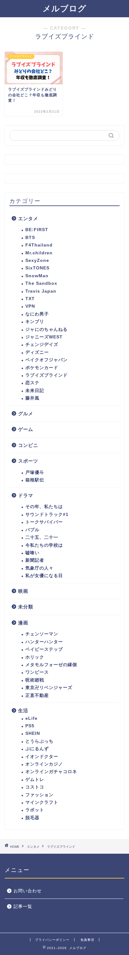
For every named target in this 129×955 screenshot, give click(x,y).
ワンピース (37, 672)
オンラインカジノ (44, 764)
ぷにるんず (37, 748)
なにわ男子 (37, 314)
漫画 (23, 622)
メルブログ (64, 8)
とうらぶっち (39, 741)
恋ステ (32, 382)
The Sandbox (41, 283)
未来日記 (34, 390)
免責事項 (87, 940)
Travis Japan (40, 291)
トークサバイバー (44, 522)
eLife (31, 718)
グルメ (25, 413)
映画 (23, 591)
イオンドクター (41, 756)
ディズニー (37, 352)
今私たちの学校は (44, 545)
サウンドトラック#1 (47, 514)
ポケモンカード (41, 367)
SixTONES (37, 268)
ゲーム (25, 429)
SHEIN (32, 733)
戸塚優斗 (34, 472)
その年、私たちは (44, 506)
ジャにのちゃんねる (46, 329)
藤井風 (32, 398)
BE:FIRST (36, 229)
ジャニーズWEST (44, 337)
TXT (30, 298)
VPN (30, 306)
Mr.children (39, 253)
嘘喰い (32, 552)
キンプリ (34, 321)
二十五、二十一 (41, 537)
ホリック (34, 657)
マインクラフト (41, 802)
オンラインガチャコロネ (51, 771)
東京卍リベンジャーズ (48, 687)
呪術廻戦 (34, 680)
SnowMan (37, 275)
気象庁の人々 (39, 568)
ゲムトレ (34, 779)
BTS (30, 237)
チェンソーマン (41, 634)
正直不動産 (37, 695)
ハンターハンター (44, 641)
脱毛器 (32, 817)
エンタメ (28, 218)
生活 (23, 710)
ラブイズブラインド (46, 375)
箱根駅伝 (34, 480)
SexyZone (37, 260)
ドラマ (25, 495)
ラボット (34, 810)
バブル (32, 530)
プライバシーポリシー (52, 940)
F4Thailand (39, 245)
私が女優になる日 (44, 575)
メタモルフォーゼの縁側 (51, 664)
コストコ (34, 787)
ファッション (39, 795)
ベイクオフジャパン (46, 360)
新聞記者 (34, 560)
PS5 (29, 726)
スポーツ (28, 461)
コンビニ (28, 445)
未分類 (25, 606)
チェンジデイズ (41, 344)
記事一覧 (22, 906)
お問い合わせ (27, 891)
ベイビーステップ (44, 649)
